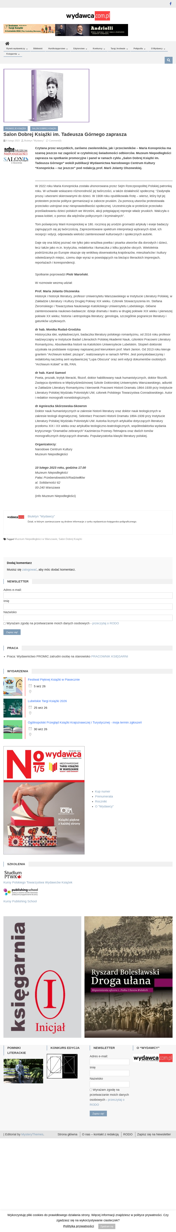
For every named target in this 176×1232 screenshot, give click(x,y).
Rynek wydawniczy (15, 48)
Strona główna (67, 1180)
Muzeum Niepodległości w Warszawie (36, 538)
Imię (6, 601)
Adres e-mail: (12, 590)
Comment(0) (55, 140)
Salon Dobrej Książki (44, 128)
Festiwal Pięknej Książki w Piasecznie (54, 679)
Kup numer (102, 791)
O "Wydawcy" (104, 806)
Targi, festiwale (118, 48)
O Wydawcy (157, 48)
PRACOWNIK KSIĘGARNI (109, 656)
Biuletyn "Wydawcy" (34, 140)
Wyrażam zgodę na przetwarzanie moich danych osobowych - (62, 623)
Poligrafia (138, 48)
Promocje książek (15, 128)
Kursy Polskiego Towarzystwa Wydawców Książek (37, 882)
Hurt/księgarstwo (56, 48)
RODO (128, 1180)
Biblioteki (37, 48)
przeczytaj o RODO (105, 623)
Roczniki (101, 801)
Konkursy (97, 48)
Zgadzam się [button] (106, 1226)
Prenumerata (104, 796)
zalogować (29, 569)
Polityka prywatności (78, 1226)
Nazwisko (10, 612)
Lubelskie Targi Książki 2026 (47, 701)
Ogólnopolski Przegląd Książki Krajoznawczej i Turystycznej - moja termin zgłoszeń (85, 722)
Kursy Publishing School (20, 901)
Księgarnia (11, 54)
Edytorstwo (79, 48)
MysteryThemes (32, 1180)
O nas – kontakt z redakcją (100, 1180)
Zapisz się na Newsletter (154, 1180)
